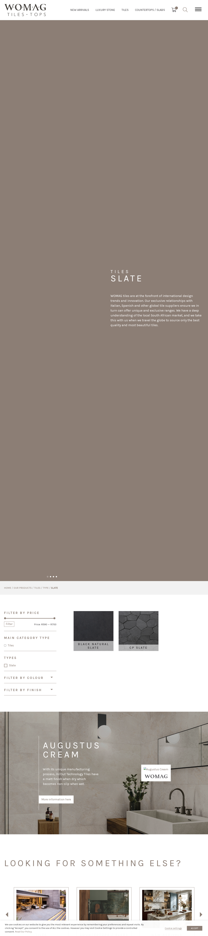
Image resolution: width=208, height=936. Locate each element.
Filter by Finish (23, 690)
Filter (9, 624)
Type (46, 587)
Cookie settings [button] (173, 928)
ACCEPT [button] (194, 928)
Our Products (23, 587)
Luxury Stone (105, 10)
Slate (12, 665)
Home (7, 587)
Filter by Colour (24, 678)
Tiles (125, 10)
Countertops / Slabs (150, 10)
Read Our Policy (23, 931)
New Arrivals (79, 10)
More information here (56, 799)
